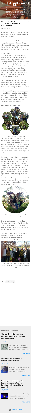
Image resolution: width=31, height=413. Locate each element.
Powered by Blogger (16, 409)
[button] (29, 22)
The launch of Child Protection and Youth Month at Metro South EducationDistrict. (13, 336)
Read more (26, 353)
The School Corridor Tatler (15, 4)
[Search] (29, 3)
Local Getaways (10, 282)
